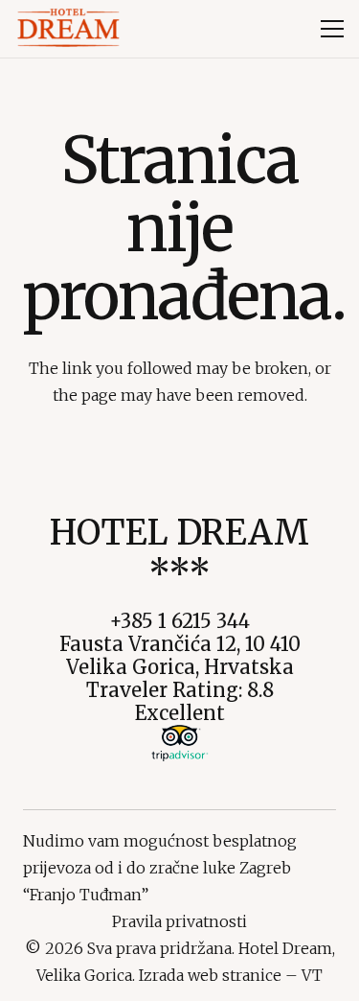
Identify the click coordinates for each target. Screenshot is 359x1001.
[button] (332, 28)
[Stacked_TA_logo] (180, 743)
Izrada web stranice (210, 975)
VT (312, 975)
